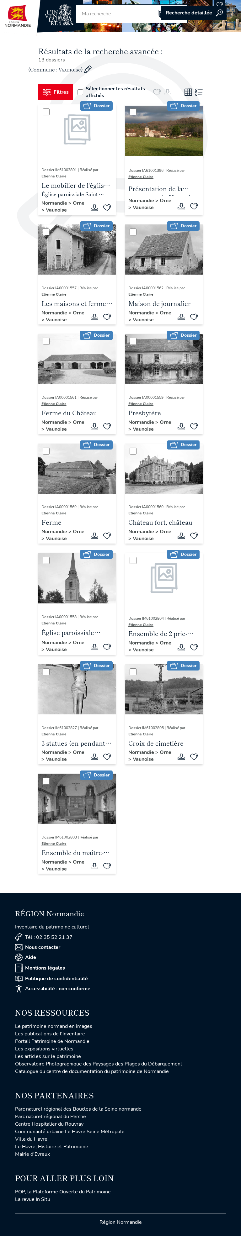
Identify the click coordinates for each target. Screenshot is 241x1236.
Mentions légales (45, 968)
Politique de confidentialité (56, 978)
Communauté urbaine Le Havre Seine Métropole (70, 1131)
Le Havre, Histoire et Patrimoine (51, 1146)
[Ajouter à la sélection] (107, 207)
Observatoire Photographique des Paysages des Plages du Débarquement (98, 1063)
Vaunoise (56, 210)
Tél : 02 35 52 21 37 (48, 937)
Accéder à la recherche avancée (194, 13)
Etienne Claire (54, 176)
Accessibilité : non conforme (57, 988)
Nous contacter (42, 947)
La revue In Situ (32, 1199)
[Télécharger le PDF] (94, 207)
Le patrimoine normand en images (53, 1026)
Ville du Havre (31, 1139)
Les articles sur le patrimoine (48, 1056)
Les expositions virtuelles (44, 1048)
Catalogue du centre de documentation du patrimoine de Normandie (92, 1071)
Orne (78, 203)
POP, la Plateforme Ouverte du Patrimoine (63, 1191)
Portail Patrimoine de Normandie (52, 1041)
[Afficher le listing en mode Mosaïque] (188, 92)
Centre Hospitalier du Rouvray (49, 1124)
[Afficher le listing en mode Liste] (199, 92)
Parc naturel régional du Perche (50, 1116)
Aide (30, 957)
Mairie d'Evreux (32, 1154)
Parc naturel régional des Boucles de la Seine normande (78, 1109)
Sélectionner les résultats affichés (115, 92)
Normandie (54, 203)
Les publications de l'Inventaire (50, 1033)
